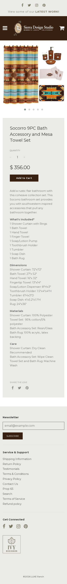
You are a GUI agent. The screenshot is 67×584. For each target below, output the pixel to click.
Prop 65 (8, 488)
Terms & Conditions (16, 474)
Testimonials (11, 469)
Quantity (15, 150)
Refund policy (12, 504)
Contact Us (10, 484)
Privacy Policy (12, 479)
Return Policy (12, 464)
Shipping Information (17, 459)
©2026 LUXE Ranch (33, 576)
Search (7, 493)
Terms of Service (14, 498)
